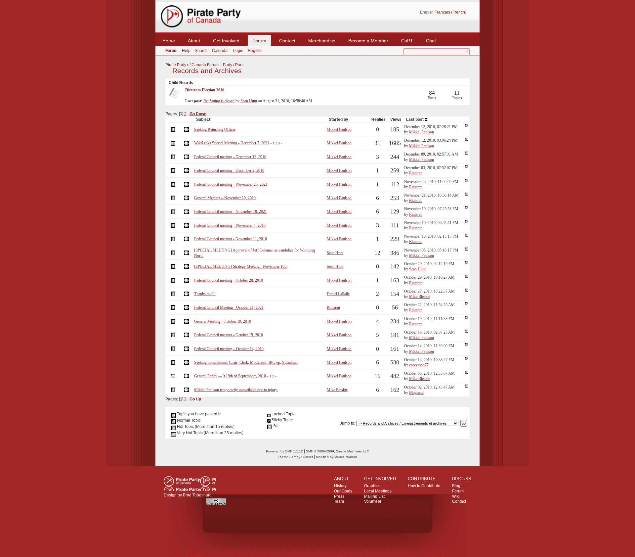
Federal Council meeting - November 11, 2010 (230, 239)
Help (186, 50)
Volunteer (372, 501)
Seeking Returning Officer (214, 129)
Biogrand (416, 392)
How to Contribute (424, 486)
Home (168, 40)
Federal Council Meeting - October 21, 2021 (229, 307)
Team (339, 501)
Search (201, 50)
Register (255, 50)
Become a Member (368, 40)
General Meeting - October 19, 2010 (222, 321)
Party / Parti (233, 65)
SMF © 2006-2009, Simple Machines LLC (337, 451)
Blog (456, 486)
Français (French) (450, 12)
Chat (431, 40)
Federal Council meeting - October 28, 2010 (228, 280)
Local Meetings (378, 491)
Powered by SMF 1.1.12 (284, 451)
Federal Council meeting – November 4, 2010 (230, 225)
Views (396, 119)
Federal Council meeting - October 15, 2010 (228, 335)
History (340, 486)
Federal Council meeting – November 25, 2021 (231, 184)
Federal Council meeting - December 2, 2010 (229, 170)
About (194, 40)
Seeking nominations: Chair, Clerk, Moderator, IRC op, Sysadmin (246, 362)
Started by (338, 119)
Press (339, 496)
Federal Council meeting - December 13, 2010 (230, 157)
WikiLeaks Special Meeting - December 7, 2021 (231, 143)
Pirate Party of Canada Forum (192, 65)
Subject (203, 119)
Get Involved (226, 40)
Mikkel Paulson (339, 129)
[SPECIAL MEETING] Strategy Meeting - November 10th (240, 266)
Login (238, 50)
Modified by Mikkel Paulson (336, 457)
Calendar (220, 50)
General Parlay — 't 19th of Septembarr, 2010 (230, 376)
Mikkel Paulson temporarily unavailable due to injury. (236, 390)
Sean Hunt (248, 101)
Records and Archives (207, 71)
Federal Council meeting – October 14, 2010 (229, 349)
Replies (378, 119)
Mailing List (374, 496)
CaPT (407, 40)
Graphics (372, 486)
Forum (259, 40)
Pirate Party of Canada (190, 483)
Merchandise (321, 40)
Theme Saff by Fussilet (295, 457)
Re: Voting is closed (218, 101)
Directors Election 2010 (204, 90)
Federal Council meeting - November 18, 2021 (230, 211)
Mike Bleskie (419, 296)
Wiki (456, 496)
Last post (415, 119)
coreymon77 (419, 365)
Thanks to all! (205, 294)
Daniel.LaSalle (338, 294)
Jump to (347, 423)
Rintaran (415, 173)
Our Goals (343, 491)
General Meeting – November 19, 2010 (225, 198)
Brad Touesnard (197, 495)
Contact (287, 40)
